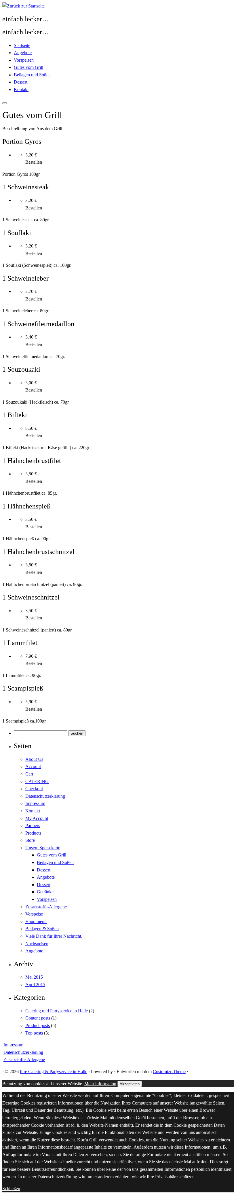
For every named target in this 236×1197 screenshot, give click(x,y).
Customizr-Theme (169, 1071)
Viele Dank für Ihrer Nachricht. (53, 936)
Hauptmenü (36, 921)
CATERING (37, 781)
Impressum (35, 803)
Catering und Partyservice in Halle (56, 1010)
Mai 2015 (34, 977)
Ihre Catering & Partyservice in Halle (53, 1071)
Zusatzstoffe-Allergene (46, 906)
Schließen (11, 1188)
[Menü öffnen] (4, 103)
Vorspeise (34, 914)
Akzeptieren (130, 1084)
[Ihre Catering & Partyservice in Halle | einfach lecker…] (23, 5)
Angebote (23, 52)
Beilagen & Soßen (42, 928)
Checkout (34, 788)
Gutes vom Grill (28, 67)
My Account (36, 818)
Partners (32, 825)
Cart (29, 773)
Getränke (45, 891)
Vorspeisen (24, 60)
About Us (34, 759)
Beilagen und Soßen (32, 74)
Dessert (20, 82)
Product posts (37, 1025)
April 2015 (35, 984)
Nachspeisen (36, 943)
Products (33, 833)
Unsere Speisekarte (42, 847)
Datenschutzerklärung (45, 796)
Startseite (22, 45)
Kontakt (21, 89)
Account (33, 766)
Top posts (34, 1032)
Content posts (37, 1018)
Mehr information (100, 1083)
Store (30, 840)
